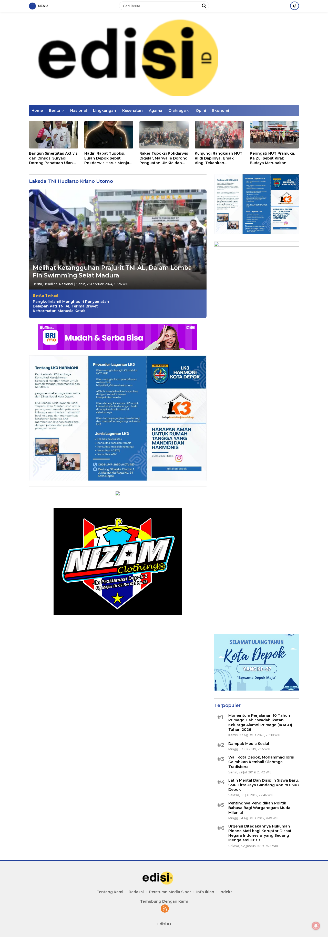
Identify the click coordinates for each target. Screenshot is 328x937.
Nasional (78, 110)
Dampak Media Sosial (248, 743)
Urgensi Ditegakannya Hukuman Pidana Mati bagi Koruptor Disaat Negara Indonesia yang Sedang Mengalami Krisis (260, 833)
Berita (54, 110)
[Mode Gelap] (294, 6)
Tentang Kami (110, 892)
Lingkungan (104, 110)
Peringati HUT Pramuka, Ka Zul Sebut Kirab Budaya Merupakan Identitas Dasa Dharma (272, 158)
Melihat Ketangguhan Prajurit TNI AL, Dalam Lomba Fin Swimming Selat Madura (112, 271)
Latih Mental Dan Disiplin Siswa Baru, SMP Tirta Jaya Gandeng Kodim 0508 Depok (263, 785)
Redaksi (136, 892)
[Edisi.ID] (164, 58)
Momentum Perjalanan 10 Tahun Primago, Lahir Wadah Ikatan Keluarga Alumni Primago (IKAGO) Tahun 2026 (260, 722)
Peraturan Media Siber (170, 892)
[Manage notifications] (316, 926)
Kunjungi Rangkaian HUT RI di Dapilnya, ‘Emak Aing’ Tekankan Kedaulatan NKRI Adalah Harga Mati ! (218, 158)
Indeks (226, 892)
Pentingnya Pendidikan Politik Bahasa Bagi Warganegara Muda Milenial (259, 808)
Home (37, 110)
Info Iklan (205, 892)
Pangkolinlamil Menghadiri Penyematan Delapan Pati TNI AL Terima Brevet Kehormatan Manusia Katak (71, 306)
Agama (155, 110)
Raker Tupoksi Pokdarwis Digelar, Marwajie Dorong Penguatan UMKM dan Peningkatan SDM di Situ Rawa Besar (163, 158)
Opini (201, 110)
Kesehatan (132, 110)
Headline (51, 284)
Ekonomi (220, 110)
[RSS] (165, 908)
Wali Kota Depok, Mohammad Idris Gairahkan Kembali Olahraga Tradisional (261, 762)
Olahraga (177, 110)
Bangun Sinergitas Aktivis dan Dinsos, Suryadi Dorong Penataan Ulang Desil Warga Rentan (53, 158)
